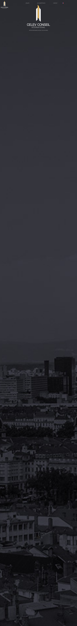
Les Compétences (41, 3)
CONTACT (55, 3)
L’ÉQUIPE (27, 3)
